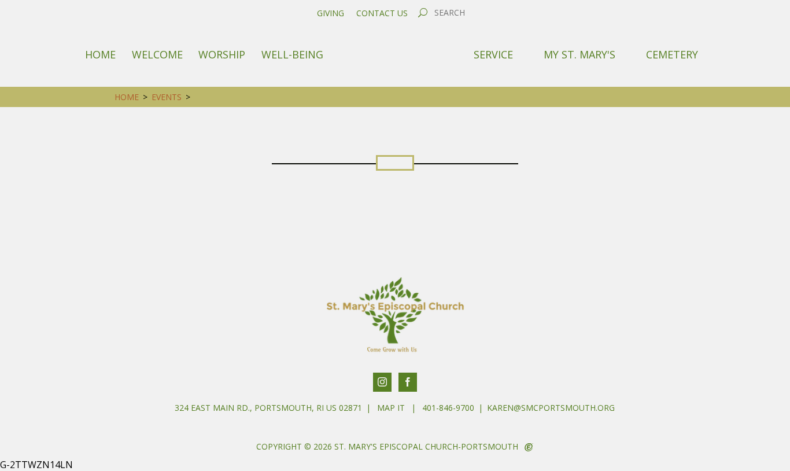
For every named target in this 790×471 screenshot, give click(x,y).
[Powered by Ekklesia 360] (529, 447)
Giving (330, 13)
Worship (221, 54)
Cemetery (672, 54)
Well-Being (292, 54)
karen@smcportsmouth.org (551, 407)
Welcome (157, 54)
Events (167, 96)
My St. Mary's (579, 54)
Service (493, 54)
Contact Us (382, 13)
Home (100, 54)
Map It (391, 407)
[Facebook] (407, 382)
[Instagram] (382, 382)
